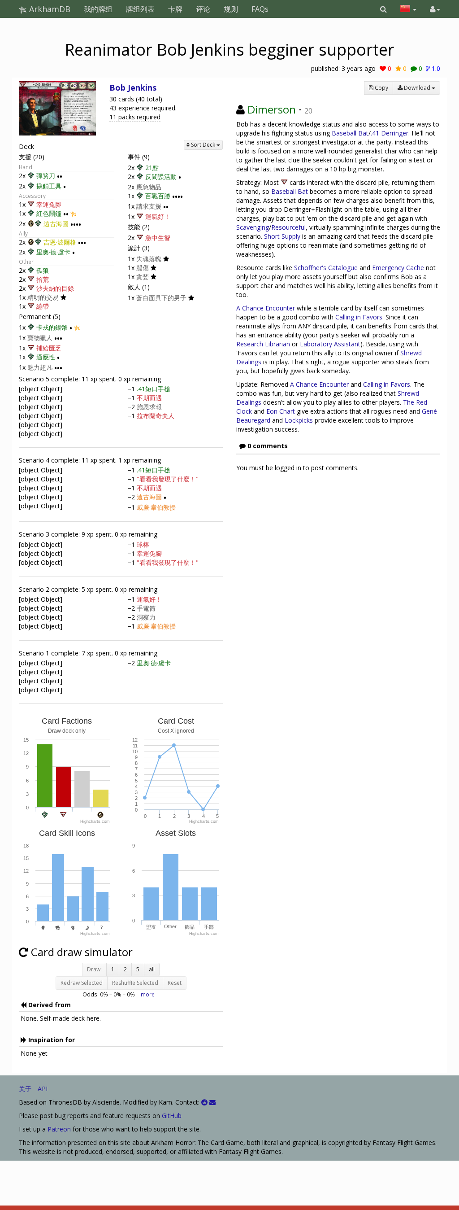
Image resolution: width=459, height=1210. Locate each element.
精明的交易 (43, 297)
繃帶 (42, 306)
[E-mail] (212, 1102)
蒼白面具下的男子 (161, 297)
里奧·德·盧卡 (53, 252)
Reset (175, 983)
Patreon (59, 1129)
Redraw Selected (82, 983)
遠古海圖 (56, 223)
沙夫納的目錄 (55, 288)
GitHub (172, 1115)
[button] (383, 9)
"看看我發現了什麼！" (168, 479)
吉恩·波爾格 (59, 242)
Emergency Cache (398, 267)
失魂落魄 (148, 258)
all (152, 969)
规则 (231, 9)
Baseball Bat (350, 133)
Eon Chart (280, 411)
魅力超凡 (39, 367)
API (43, 1088)
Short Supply (282, 236)
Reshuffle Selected (135, 983)
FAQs (259, 9)
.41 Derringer (389, 133)
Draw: (94, 969)
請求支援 (148, 206)
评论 (203, 9)
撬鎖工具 (48, 186)
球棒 (143, 544)
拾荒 (42, 279)
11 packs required (134, 117)
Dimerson (271, 109)
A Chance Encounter (265, 308)
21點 (152, 167)
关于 (25, 1088)
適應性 (45, 357)
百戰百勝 (157, 196)
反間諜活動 (161, 176)
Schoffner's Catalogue (326, 267)
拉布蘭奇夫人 (155, 415)
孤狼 (42, 270)
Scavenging (252, 227)
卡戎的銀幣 (52, 327)
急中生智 (157, 237)
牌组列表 (140, 9)
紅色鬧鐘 (48, 213)
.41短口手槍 (153, 388)
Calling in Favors (358, 317)
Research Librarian (263, 344)
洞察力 (146, 617)
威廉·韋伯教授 (156, 507)
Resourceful (288, 227)
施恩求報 (149, 406)
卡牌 (175, 9)
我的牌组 (98, 9)
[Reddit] (204, 1102)
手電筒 (146, 608)
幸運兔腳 (48, 204)
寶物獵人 (39, 337)
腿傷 (142, 267)
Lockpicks (299, 420)
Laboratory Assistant (330, 344)
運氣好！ (157, 216)
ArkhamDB (48, 9)
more (148, 994)
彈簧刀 (45, 175)
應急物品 (148, 187)
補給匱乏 (48, 348)
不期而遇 (149, 397)
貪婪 (142, 276)
